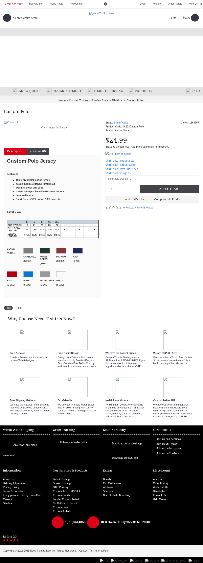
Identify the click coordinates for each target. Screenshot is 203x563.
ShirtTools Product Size (119, 160)
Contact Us (159, 495)
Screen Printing (62, 483)
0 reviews (128, 207)
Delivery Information (14, 483)
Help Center (160, 499)
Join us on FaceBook (169, 438)
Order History (160, 483)
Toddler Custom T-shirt (66, 499)
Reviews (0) (38, 151)
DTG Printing (60, 487)
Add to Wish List (135, 199)
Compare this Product (168, 199)
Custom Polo (60, 507)
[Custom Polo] (53, 122)
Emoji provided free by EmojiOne (22, 495)
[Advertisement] (101, 57)
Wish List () (160, 487)
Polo (18, 307)
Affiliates (108, 487)
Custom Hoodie (62, 495)
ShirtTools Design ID (118, 173)
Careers (7, 499)
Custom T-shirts (62, 511)
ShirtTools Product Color (120, 164)
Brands (107, 479)
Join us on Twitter (167, 443)
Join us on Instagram (169, 448)
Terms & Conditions (14, 491)
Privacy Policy (11, 487)
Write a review (145, 207)
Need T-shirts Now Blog (116, 495)
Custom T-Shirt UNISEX (67, 491)
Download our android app (127, 443)
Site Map (8, 503)
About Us (8, 479)
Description (15, 151)
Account (158, 479)
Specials (108, 491)
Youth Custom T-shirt (65, 503)
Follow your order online (73, 442)
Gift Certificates (112, 483)
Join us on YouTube (168, 453)
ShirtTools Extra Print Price (121, 169)
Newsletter (159, 491)
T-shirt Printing (61, 479)
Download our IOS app (125, 457)
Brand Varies (121, 122)
